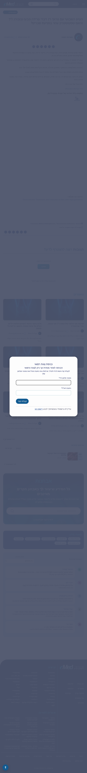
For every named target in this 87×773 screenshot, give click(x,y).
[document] (43, 386)
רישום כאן (39, 409)
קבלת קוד (22, 401)
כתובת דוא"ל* (66, 388)
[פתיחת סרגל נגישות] (5, 767)
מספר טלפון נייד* (65, 378)
